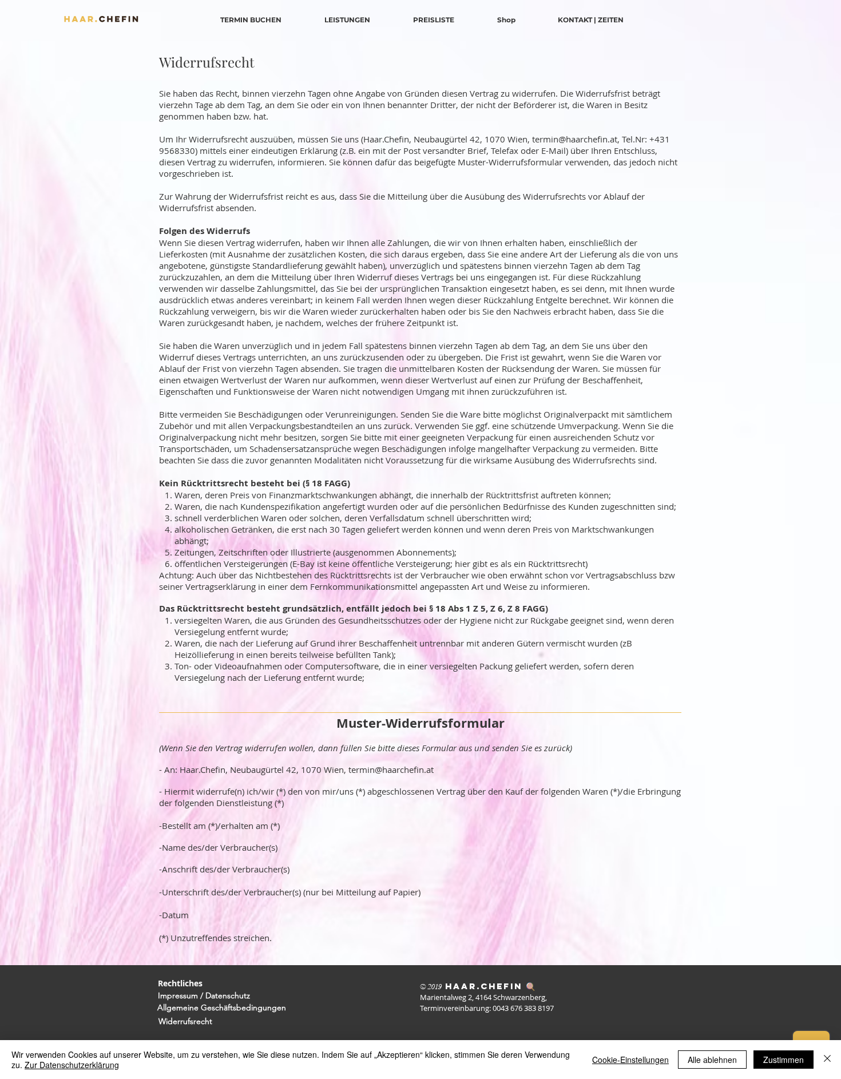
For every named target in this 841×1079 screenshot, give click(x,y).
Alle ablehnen (712, 1059)
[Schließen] (827, 1059)
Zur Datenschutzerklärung (72, 1064)
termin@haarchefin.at (574, 139)
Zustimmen (783, 1059)
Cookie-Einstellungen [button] (630, 1059)
